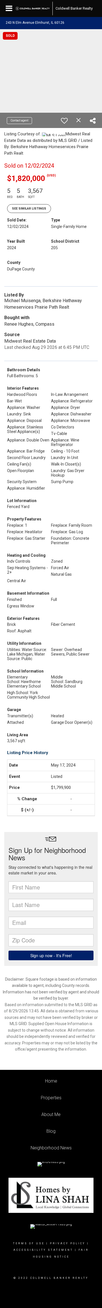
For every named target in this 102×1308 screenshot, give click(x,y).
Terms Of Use (28, 1243)
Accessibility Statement (43, 1250)
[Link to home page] (33, 8)
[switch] (64, 120)
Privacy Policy (67, 1243)
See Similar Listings (29, 208)
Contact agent (19, 120)
